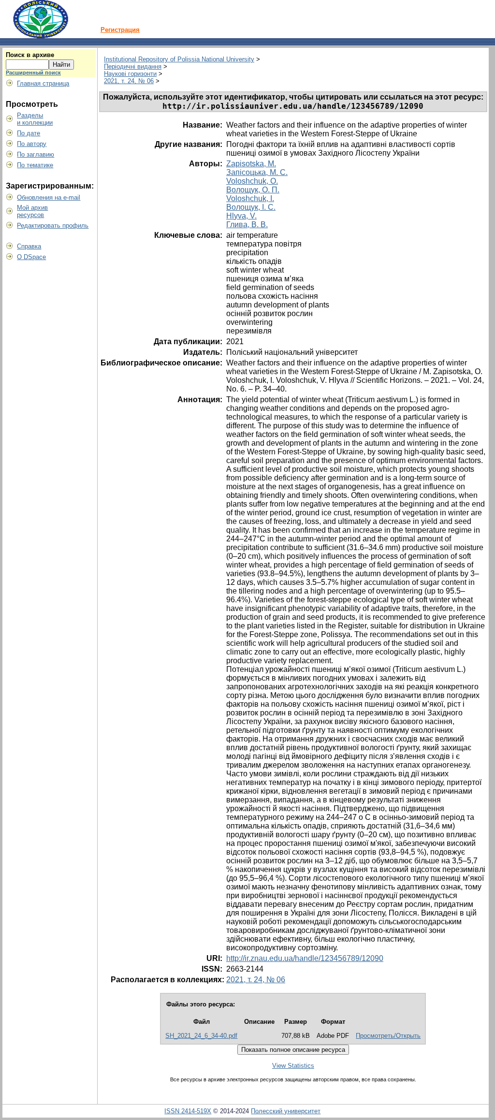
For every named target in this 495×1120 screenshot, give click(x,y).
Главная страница (43, 83)
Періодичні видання (132, 66)
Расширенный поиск (33, 72)
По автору (31, 143)
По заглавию (35, 154)
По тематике (35, 165)
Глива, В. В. (247, 224)
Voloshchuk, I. (250, 198)
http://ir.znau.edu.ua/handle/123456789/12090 (304, 958)
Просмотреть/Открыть (388, 1035)
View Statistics (293, 1065)
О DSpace (31, 257)
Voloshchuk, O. (252, 181)
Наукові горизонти (130, 73)
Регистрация (120, 29)
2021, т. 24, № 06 (129, 81)
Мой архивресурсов (32, 211)
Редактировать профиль (52, 225)
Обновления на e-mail (48, 197)
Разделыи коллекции (35, 119)
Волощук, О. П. (252, 190)
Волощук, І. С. (251, 207)
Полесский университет (285, 1111)
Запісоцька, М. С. (257, 172)
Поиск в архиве (30, 54)
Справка (29, 246)
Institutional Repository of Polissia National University (179, 59)
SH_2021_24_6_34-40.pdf (201, 1035)
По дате (28, 133)
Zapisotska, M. (251, 164)
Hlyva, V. (241, 216)
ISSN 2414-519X (187, 1111)
